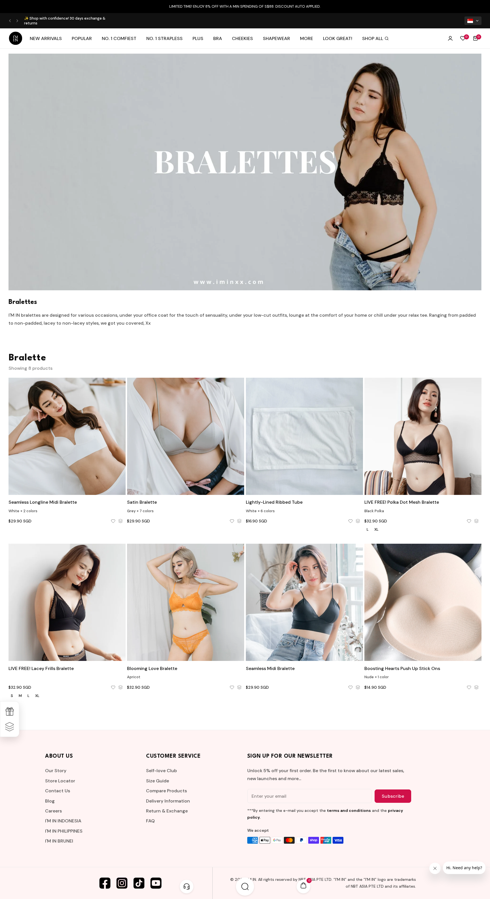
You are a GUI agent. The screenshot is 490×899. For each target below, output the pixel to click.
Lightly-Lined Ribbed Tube (274, 502)
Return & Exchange (167, 811)
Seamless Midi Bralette (270, 668)
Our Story (55, 771)
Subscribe (393, 796)
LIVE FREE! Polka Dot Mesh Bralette (401, 502)
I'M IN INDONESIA (63, 821)
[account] (450, 38)
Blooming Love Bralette (152, 668)
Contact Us (57, 791)
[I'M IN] (16, 38)
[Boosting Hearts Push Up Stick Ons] (422, 602)
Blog (50, 801)
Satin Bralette (142, 502)
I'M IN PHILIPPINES (64, 831)
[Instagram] (122, 883)
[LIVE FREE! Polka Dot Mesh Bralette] (422, 436)
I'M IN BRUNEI (59, 841)
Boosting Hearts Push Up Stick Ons (402, 668)
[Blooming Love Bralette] (185, 602)
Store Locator (60, 781)
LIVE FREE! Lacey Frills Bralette (41, 668)
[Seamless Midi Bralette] (304, 602)
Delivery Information (168, 801)
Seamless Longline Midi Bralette (43, 502)
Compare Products (166, 791)
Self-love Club (161, 771)
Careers (53, 811)
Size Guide (157, 781)
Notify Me (67, 482)
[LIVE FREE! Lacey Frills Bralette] (67, 602)
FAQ (150, 821)
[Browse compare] (9, 726)
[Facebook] (105, 883)
